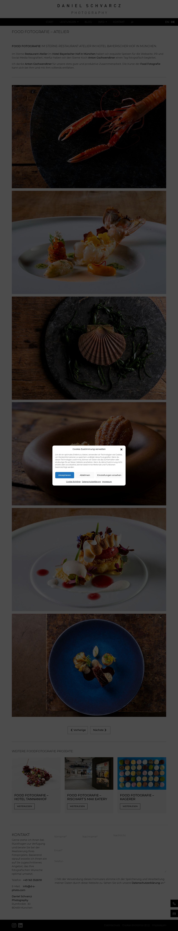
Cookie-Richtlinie (73, 482)
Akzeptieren (64, 475)
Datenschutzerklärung (91, 482)
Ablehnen (85, 475)
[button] (121, 449)
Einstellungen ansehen (109, 475)
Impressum (107, 482)
